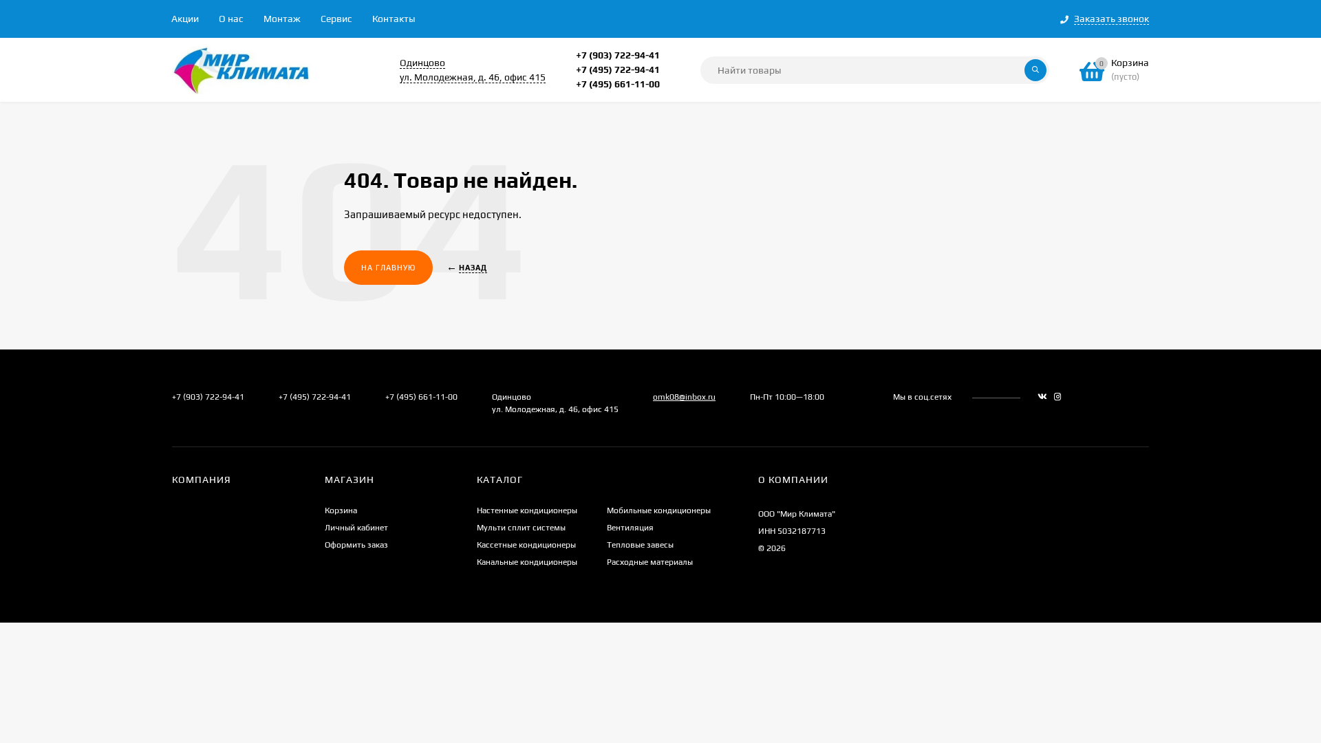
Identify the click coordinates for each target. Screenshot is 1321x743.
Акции (185, 18)
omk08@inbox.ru (684, 397)
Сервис (336, 18)
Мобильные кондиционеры (659, 510)
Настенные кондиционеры (527, 510)
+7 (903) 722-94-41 (618, 55)
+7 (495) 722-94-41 (618, 69)
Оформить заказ (356, 545)
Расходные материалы (650, 562)
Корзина (341, 510)
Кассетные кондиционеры (526, 545)
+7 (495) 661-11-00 (618, 83)
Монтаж (282, 18)
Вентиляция (630, 527)
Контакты (393, 18)
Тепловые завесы (640, 545)
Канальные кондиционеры (527, 562)
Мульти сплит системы (521, 527)
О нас (231, 18)
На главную (388, 267)
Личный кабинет (356, 527)
